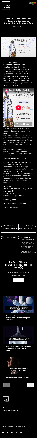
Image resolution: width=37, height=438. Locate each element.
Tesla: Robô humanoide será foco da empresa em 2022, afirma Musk (18, 348)
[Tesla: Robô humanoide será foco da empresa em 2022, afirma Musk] (18, 335)
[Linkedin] (17, 432)
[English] (30, 3)
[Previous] (6, 385)
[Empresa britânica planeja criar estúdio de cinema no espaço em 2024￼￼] (18, 304)
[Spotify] (7, 432)
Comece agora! (18, 280)
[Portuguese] (32, 3)
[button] (28, 5)
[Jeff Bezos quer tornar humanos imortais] (18, 365)
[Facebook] (12, 432)
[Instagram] (21, 432)
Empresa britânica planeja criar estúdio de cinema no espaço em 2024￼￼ (18, 318)
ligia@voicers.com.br (11, 410)
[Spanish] (34, 3)
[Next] (30, 385)
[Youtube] (3, 432)
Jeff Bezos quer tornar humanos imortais (18, 378)
